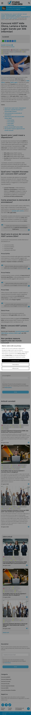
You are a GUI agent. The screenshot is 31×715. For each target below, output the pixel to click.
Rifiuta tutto (15, 368)
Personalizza (15, 364)
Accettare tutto (15, 360)
